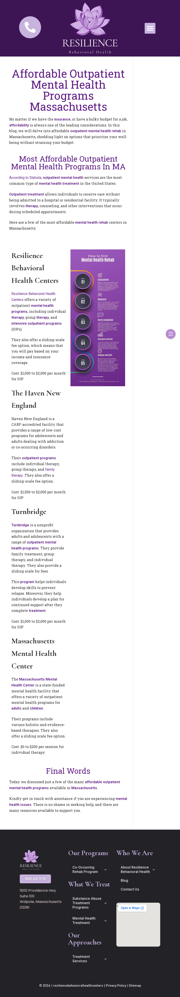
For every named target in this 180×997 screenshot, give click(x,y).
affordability (19, 125)
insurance (62, 119)
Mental (51, 679)
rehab (117, 131)
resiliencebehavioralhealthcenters (78, 985)
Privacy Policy (116, 985)
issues (25, 805)
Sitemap (135, 985)
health (106, 131)
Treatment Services (81, 959)
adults (16, 708)
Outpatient (18, 194)
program (27, 582)
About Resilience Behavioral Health (135, 869)
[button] (150, 28)
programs (19, 311)
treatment (71, 183)
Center (29, 685)
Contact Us (130, 889)
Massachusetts (32, 679)
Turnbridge (20, 525)
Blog (124, 880)
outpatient (79, 131)
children (36, 708)
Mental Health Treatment (83, 920)
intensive (19, 323)
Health (17, 685)
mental (94, 131)
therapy (31, 206)
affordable (94, 782)
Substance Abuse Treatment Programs (86, 902)
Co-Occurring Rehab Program (85, 869)
